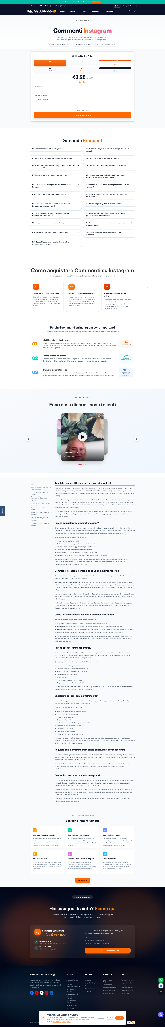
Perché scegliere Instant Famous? (38, 508)
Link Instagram (39, 86)
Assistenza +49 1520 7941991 (38, 6)
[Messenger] (161, 985)
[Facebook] (32, 993)
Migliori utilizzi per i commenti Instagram (40, 513)
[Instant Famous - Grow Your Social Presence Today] (42, 11)
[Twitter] (42, 993)
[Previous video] (28, 439)
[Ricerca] (129, 11)
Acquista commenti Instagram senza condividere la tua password (39, 518)
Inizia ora (81, 880)
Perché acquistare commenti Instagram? (39, 493)
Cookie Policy (57, 1022)
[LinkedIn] (51, 993)
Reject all (110, 1018)
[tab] (80, 464)
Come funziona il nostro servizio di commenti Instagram (40, 504)
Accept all (119, 1018)
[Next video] (136, 439)
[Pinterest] (47, 993)
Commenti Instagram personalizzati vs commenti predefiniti (39, 498)
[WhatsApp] (161, 980)
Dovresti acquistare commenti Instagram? (40, 524)
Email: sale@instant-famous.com (64, 6)
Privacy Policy (66, 1022)
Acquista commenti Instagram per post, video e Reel (41, 488)
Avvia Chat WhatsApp (110, 951)
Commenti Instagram (41, 95)
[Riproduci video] (82, 436)
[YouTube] (37, 993)
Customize (101, 1018)
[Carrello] (161, 991)
